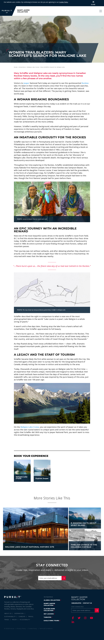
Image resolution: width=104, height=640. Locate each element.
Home (15, 67)
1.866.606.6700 (76, 603)
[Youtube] (91, 618)
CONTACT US (87, 603)
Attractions (22, 67)
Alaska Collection (52, 600)
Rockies (85, 83)
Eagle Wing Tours (51, 620)
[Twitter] (78, 618)
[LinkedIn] (72, 622)
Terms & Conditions (46, 628)
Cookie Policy (63, 2)
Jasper (26, 83)
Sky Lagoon (49, 614)
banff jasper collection (49, 604)
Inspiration (19, 613)
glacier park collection (49, 609)
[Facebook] (72, 618)
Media (14, 619)
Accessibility (25, 619)
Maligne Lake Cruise (33, 67)
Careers (22, 616)
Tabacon (47, 617)
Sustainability (10, 616)
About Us (7, 613)
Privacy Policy (21, 628)
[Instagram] (85, 618)
